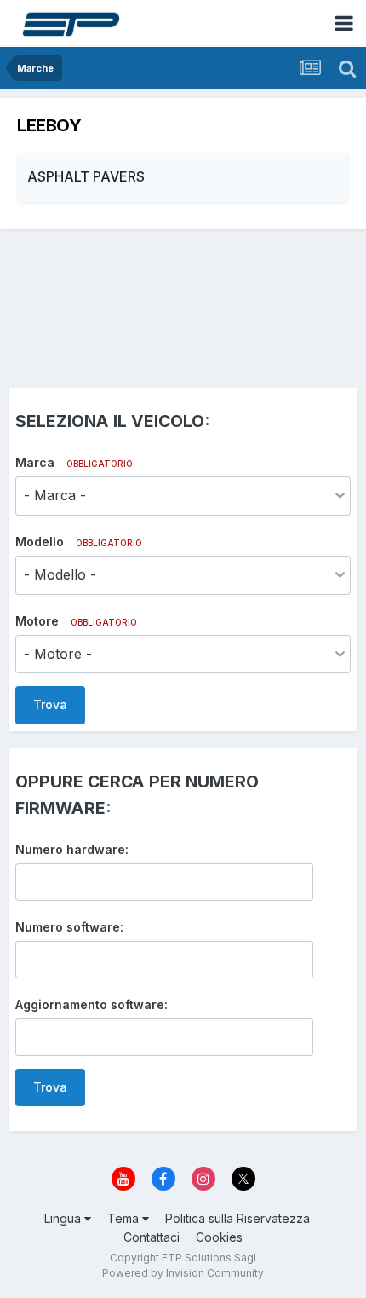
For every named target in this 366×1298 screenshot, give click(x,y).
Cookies (219, 1237)
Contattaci (151, 1237)
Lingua (64, 1218)
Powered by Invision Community (183, 1272)
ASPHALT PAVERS (86, 176)
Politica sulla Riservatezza (237, 1218)
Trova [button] (50, 704)
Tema (124, 1218)
